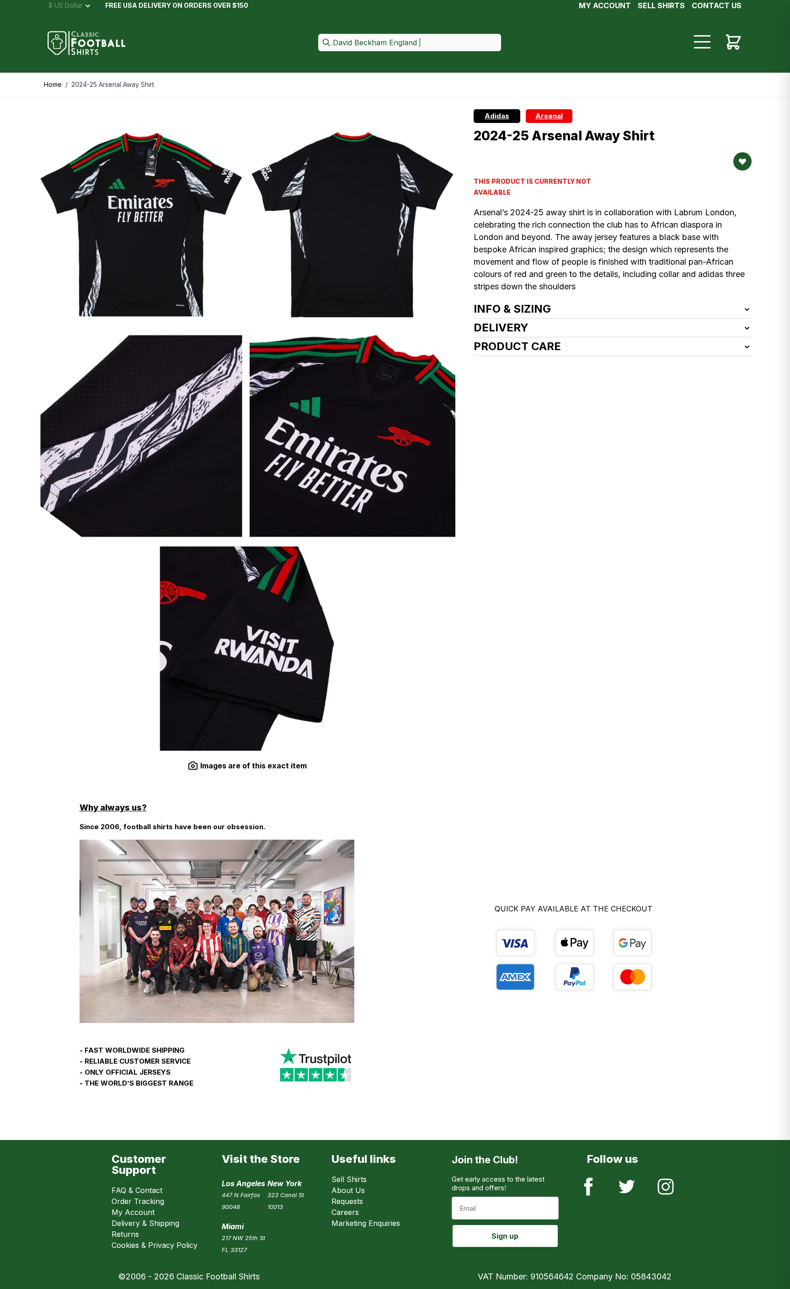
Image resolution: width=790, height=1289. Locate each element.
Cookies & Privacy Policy (155, 1245)
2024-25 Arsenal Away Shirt (112, 84)
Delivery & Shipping (145, 1223)
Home (53, 84)
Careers (345, 1212)
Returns (125, 1234)
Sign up (504, 1236)
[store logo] (86, 43)
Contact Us (717, 5)
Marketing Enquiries (365, 1223)
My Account (605, 5)
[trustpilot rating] (315, 1070)
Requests (347, 1201)
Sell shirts (661, 5)
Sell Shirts (349, 1179)
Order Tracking (138, 1201)
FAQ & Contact (137, 1190)
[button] (409, 43)
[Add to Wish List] (742, 161)
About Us (348, 1190)
